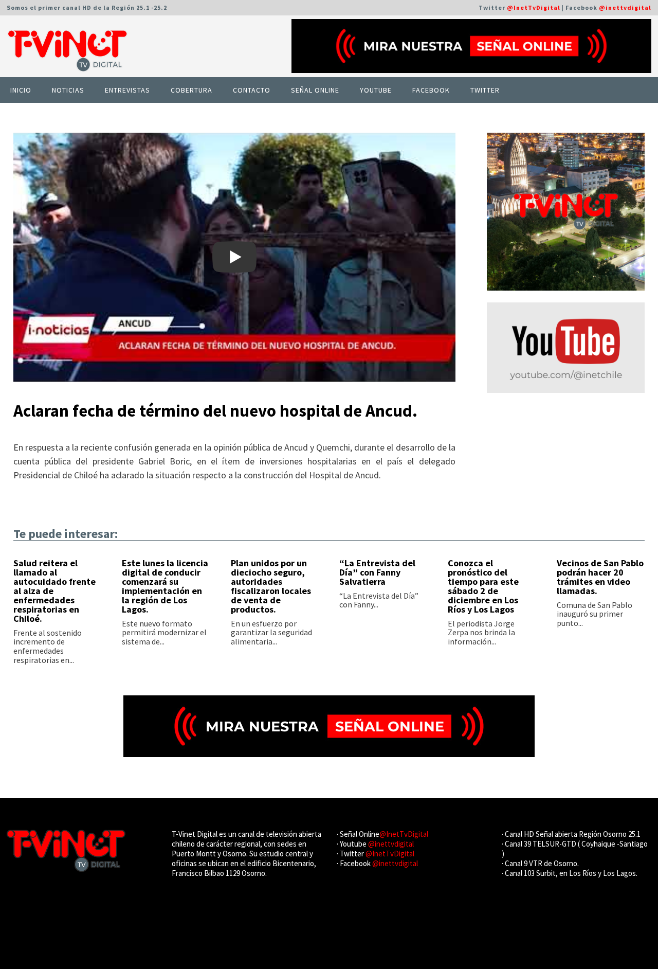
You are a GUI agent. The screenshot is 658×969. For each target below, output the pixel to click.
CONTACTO (251, 90)
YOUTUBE (376, 90)
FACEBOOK (431, 90)
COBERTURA (191, 90)
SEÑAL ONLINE (315, 90)
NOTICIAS (68, 90)
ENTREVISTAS (127, 90)
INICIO (20, 90)
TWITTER (485, 90)
